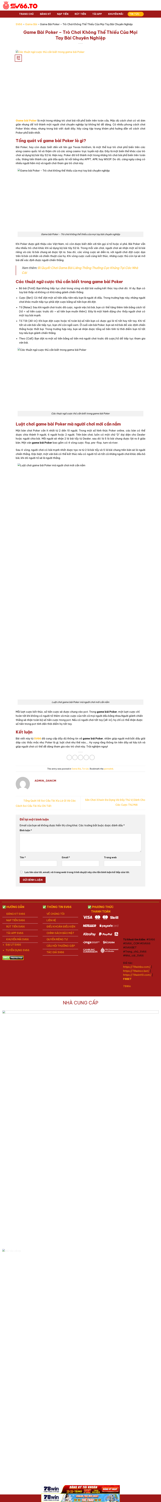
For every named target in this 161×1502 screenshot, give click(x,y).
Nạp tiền (62, 14)
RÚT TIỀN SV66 (15, 926)
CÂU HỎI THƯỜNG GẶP (61, 945)
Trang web (110, 857)
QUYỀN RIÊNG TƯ (57, 939)
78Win (127, 986)
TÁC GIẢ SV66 (55, 952)
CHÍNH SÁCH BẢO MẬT (60, 933)
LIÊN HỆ (51, 920)
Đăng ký (45, 14)
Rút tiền (80, 14)
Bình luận (26, 830)
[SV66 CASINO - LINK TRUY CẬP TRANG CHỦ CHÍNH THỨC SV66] (20, 5)
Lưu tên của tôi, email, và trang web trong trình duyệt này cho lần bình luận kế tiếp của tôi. (77, 872)
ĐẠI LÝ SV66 (13, 944)
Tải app (97, 14)
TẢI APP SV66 (14, 933)
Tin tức (134, 14)
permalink (108, 768)
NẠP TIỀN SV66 (15, 920)
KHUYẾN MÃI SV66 (17, 939)
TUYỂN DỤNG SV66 (17, 950)
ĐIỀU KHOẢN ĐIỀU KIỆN (61, 926)
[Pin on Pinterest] (86, 757)
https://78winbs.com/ (136, 966)
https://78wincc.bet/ (136, 970)
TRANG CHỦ (26, 14)
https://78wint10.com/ (137, 974)
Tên (23, 857)
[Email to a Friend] (80, 757)
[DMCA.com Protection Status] (13, 957)
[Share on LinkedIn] (92, 757)
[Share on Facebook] (69, 757)
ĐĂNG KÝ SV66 (15, 913)
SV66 (19, 24)
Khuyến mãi (115, 14)
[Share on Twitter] (75, 757)
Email (66, 857)
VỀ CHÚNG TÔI (55, 913)
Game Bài (31, 24)
